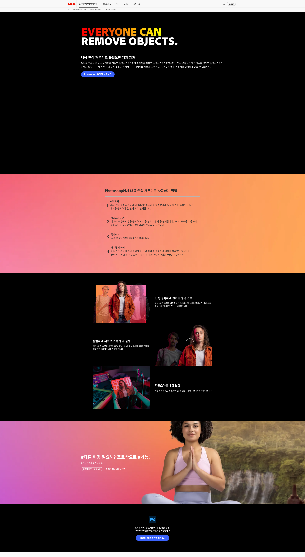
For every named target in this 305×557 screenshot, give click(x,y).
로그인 (231, 4)
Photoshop (107, 4)
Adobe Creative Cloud (79, 9)
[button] (224, 4)
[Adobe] (71, 4)
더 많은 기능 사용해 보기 (116, 469)
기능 (117, 4)
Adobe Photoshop (95, 9)
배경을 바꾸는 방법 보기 (92, 469)
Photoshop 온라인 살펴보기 (98, 74)
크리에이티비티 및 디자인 (88, 4)
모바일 (126, 4)
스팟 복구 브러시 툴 (132, 254)
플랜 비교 (136, 4)
